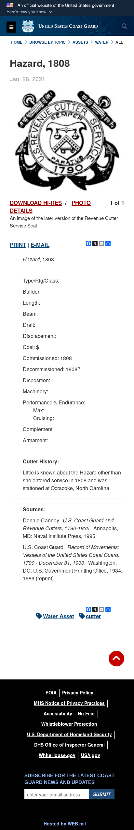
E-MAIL (40, 245)
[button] (30, 11)
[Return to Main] (116, 662)
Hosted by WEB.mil (65, 823)
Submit (102, 794)
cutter (93, 616)
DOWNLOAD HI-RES (36, 203)
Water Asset (58, 616)
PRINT (18, 245)
